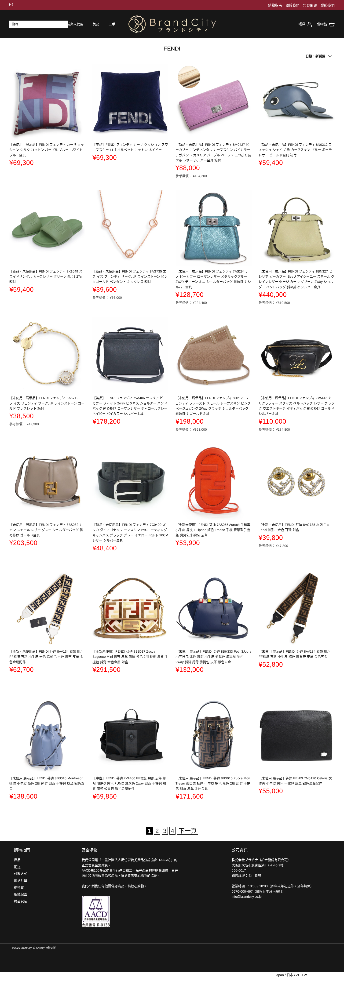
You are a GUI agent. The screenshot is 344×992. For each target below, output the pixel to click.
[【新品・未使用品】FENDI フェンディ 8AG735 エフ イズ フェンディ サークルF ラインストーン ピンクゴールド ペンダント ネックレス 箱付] (130, 228)
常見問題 (310, 5)
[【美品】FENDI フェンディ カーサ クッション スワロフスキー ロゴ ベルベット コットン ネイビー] (130, 102)
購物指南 (275, 5)
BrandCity (26, 947)
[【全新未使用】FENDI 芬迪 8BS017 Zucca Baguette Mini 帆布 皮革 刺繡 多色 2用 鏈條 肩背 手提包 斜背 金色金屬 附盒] (130, 608)
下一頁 (188, 830)
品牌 (35, 24)
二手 (112, 24)
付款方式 (20, 874)
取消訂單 (20, 880)
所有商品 (15, 24)
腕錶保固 (20, 894)
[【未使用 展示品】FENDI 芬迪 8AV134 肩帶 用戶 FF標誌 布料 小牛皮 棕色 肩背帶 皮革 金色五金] (297, 608)
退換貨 (19, 887)
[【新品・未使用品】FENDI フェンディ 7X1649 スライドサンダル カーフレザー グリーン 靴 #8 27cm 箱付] (47, 228)
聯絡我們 (328, 5)
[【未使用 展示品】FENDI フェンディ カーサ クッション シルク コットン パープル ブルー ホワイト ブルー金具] (47, 102)
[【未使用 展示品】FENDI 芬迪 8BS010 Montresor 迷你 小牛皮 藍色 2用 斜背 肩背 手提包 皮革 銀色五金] (47, 735)
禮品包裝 (20, 901)
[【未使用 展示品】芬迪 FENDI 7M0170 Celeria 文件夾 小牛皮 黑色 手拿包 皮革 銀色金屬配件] (297, 735)
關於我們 (292, 5)
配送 (17, 867)
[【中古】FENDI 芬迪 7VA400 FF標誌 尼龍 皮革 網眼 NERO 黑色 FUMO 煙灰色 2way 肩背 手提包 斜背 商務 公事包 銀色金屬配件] (130, 735)
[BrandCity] (172, 24)
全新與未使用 (73, 24)
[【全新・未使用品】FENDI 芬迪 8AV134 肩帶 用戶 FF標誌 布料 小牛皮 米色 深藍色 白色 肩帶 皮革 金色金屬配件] (47, 608)
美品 (96, 24)
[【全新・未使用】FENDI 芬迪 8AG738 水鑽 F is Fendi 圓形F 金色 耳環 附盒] (297, 482)
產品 (17, 860)
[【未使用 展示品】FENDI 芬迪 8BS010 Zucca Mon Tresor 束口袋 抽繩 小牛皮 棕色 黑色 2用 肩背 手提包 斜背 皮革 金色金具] (214, 735)
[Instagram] (11, 4)
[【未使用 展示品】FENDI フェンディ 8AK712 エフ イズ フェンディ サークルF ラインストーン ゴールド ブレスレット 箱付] (47, 355)
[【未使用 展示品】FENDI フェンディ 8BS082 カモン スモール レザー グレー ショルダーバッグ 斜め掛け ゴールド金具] (47, 482)
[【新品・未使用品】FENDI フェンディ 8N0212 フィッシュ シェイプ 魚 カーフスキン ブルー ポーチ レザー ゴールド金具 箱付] (297, 102)
